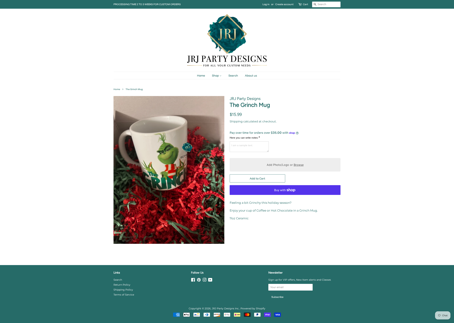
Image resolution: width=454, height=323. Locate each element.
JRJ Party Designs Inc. (225, 308)
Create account (284, 4)
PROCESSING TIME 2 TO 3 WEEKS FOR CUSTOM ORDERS (147, 4)
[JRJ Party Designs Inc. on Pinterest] (199, 280)
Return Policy (122, 284)
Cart (305, 4)
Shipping (236, 121)
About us (251, 75)
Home (201, 75)
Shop (216, 75)
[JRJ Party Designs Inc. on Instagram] (204, 280)
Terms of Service (124, 294)
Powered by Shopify (252, 308)
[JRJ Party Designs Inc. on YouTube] (210, 280)
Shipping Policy (123, 289)
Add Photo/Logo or (285, 165)
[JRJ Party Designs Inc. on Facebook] (193, 280)
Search (233, 75)
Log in (266, 4)
